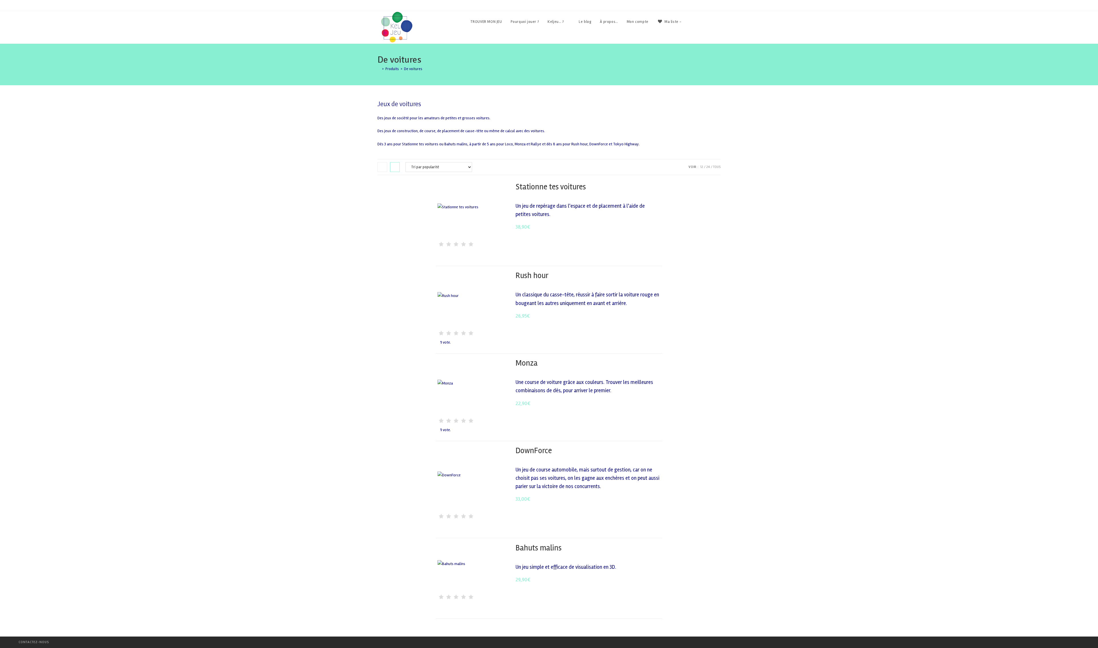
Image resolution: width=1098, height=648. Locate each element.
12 (701, 167)
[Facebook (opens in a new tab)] (703, 22)
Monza (527, 363)
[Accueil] (378, 69)
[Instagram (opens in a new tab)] (719, 22)
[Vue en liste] (395, 167)
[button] (641, 187)
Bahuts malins (539, 548)
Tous (717, 167)
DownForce (534, 450)
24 (708, 167)
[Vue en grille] (382, 167)
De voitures (413, 69)
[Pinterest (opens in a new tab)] (711, 22)
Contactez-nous (34, 642)
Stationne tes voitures (551, 187)
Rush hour (532, 275)
